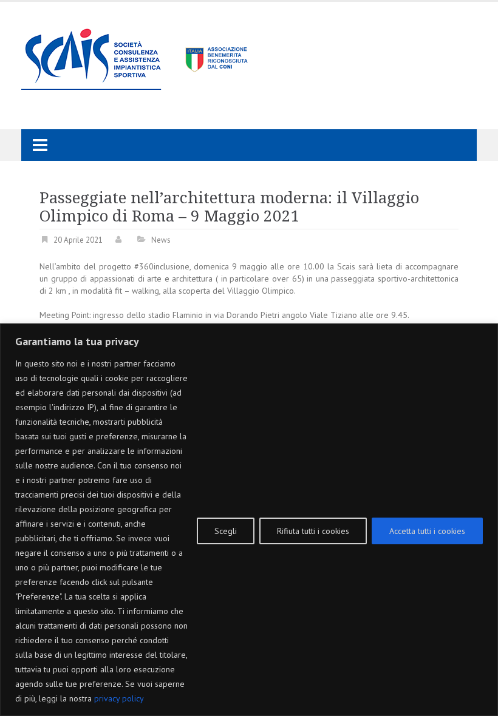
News (161, 240)
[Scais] (135, 55)
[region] (249, 519)
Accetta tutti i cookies (427, 530)
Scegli (225, 530)
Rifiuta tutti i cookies (313, 530)
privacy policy (119, 698)
